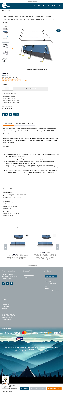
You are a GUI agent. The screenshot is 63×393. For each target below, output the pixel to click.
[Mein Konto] (48, 6)
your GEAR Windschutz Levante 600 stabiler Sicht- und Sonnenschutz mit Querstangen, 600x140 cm (17, 257)
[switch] (5, 387)
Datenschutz (48, 281)
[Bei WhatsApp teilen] (14, 115)
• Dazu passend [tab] (9, 228)
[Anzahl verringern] (3, 89)
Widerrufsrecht (49, 279)
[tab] (8, 124)
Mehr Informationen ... (7, 391)
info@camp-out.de (6, 319)
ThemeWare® (45, 350)
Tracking (26, 277)
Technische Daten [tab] (20, 123)
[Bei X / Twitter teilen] (7, 115)
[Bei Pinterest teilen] (10, 115)
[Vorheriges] (12, 48)
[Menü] (59, 6)
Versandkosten (30, 347)
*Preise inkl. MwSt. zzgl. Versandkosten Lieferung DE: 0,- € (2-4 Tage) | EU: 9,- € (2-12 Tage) (14, 79)
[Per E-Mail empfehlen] (18, 115)
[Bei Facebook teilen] (3, 115)
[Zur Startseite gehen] (6, 5)
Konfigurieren (24, 388)
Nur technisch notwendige (38, 388)
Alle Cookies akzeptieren (54, 388)
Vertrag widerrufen (51, 276)
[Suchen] (39, 6)
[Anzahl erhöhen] (11, 89)
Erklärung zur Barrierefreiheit (52, 290)
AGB (46, 286)
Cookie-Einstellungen (50, 283)
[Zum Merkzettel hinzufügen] (27, 235)
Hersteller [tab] (30, 123)
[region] (31, 49)
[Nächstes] (59, 48)
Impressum (48, 288)
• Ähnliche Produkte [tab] (21, 228)
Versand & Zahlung (29, 275)
